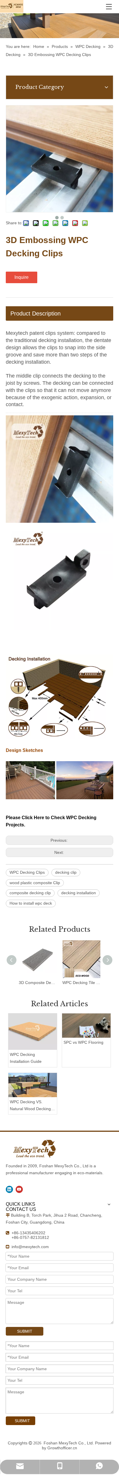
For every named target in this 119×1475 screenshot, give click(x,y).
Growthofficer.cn (62, 1448)
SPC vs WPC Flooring (83, 1042)
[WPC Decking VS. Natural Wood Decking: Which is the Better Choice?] (32, 1085)
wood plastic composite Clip (35, 882)
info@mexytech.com (30, 1246)
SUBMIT (24, 1331)
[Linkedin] (9, 1189)
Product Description (35, 313)
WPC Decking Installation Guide (26, 1058)
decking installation (78, 892)
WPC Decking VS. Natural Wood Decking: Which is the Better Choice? (31, 1105)
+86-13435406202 (28, 1233)
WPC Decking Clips (27, 872)
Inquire (21, 277)
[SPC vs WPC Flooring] (86, 1025)
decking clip (66, 872)
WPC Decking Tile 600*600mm (81, 982)
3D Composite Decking (38, 982)
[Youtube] (19, 1189)
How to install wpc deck (31, 903)
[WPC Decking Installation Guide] (32, 1031)
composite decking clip (30, 892)
